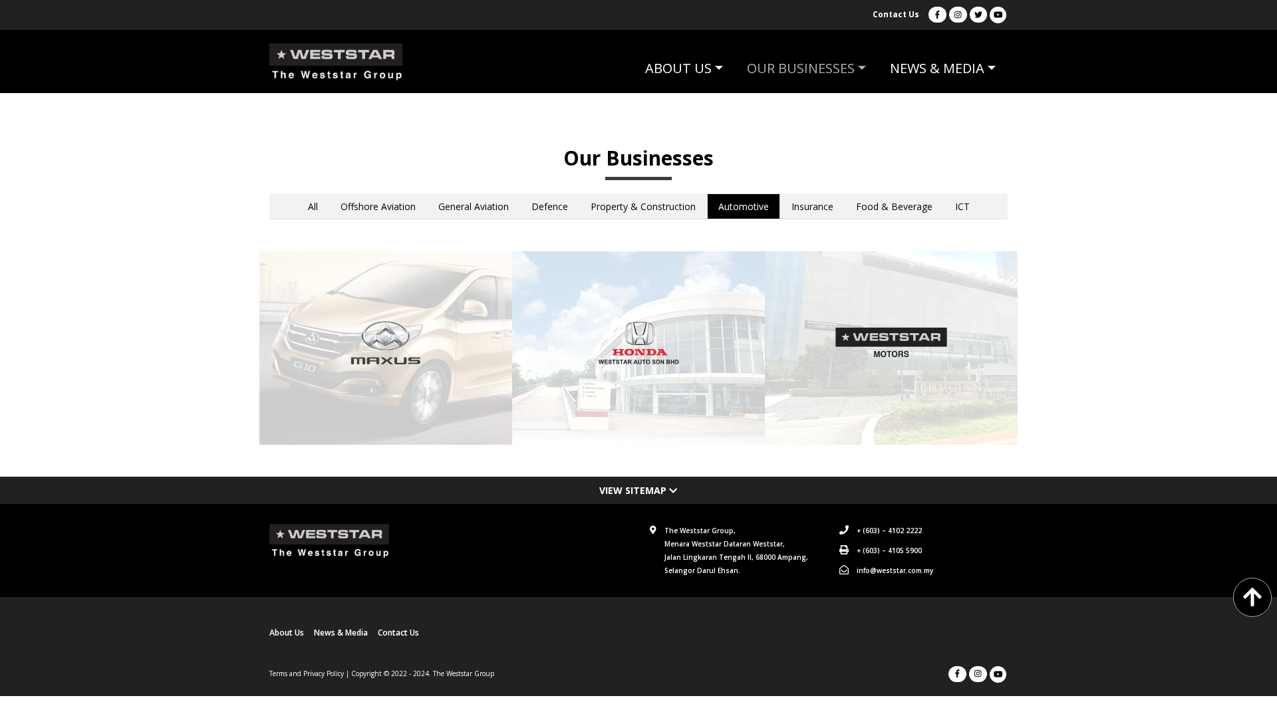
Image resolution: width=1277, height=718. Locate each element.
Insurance (812, 206)
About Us (286, 632)
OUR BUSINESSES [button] (801, 68)
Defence (549, 206)
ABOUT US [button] (678, 68)
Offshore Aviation (378, 206)
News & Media (341, 632)
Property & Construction (643, 206)
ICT (962, 206)
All (313, 206)
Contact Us (896, 14)
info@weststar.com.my (895, 570)
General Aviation (473, 206)
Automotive (743, 206)
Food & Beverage (894, 206)
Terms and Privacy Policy (306, 673)
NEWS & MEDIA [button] (937, 68)
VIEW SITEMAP (634, 490)
